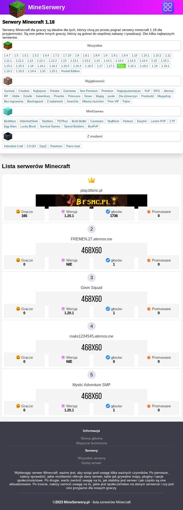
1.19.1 (165, 66)
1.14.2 (120, 60)
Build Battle (79, 121)
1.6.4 (46, 55)
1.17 (100, 66)
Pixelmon (56, 146)
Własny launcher (93, 101)
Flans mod (73, 146)
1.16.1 (41, 66)
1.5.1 (25, 55)
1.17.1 (111, 66)
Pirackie (59, 96)
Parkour (128, 121)
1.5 (16, 55)
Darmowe (69, 91)
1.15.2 (8, 66)
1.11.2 (20, 60)
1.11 (168, 55)
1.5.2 (35, 55)
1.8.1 (86, 55)
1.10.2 (157, 55)
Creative (23, 91)
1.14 (97, 60)
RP (6, 96)
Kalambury (43, 96)
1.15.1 (165, 60)
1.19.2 (8, 71)
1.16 (31, 66)
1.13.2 (86, 60)
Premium (107, 91)
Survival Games (50, 126)
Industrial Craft (13, 146)
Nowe (88, 96)
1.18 (121, 66)
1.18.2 (144, 66)
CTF (172, 121)
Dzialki (27, 96)
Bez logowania (13, 101)
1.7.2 (56, 55)
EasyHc (142, 121)
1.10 (134, 55)
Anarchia (72, 101)
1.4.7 (7, 55)
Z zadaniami (55, 101)
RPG (157, 91)
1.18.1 (132, 66)
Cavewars (96, 121)
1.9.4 (125, 55)
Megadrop (164, 96)
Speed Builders (74, 126)
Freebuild (147, 96)
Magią (100, 96)
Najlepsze (39, 91)
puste (111, 96)
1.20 (43, 71)
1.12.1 (41, 60)
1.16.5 (89, 66)
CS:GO (31, 146)
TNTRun (62, 121)
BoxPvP (93, 126)
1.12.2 (53, 60)
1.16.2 (53, 66)
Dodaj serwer (91, 463)
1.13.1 (74, 60)
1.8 (77, 55)
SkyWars (47, 121)
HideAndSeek (29, 121)
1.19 (155, 66)
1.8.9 (96, 55)
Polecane (74, 96)
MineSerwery (46, 7)
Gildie (16, 96)
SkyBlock (113, 121)
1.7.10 (67, 55)
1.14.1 (108, 60)
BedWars (10, 121)
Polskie (55, 91)
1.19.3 (20, 71)
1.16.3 (65, 66)
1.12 (30, 60)
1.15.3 (20, 66)
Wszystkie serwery (92, 458)
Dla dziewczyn (128, 96)
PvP (147, 91)
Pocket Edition (70, 71)
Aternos (169, 91)
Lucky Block (28, 126)
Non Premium (89, 91)
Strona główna (91, 438)
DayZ (43, 146)
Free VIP (113, 101)
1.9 (105, 55)
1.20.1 (53, 71)
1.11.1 (8, 60)
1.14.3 (131, 60)
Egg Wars (10, 126)
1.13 (63, 60)
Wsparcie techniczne (91, 443)
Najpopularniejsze (129, 91)
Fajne (126, 101)
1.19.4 (32, 71)
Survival (9, 91)
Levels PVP (158, 121)
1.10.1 (145, 55)
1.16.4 (77, 66)
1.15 (154, 60)
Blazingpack (35, 101)
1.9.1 (114, 55)
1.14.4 (143, 60)
